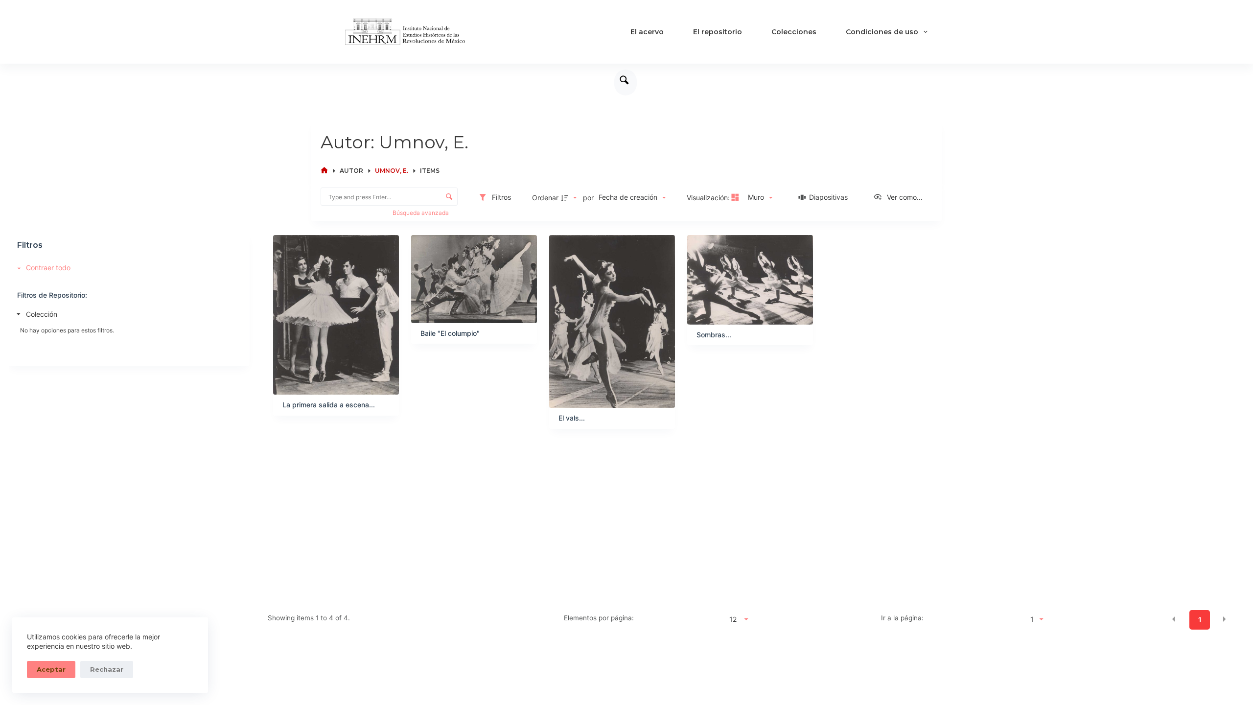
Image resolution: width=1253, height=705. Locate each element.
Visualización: (709, 197)
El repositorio (717, 31)
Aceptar (51, 669)
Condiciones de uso (882, 31)
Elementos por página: (599, 618)
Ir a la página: (902, 618)
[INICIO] (324, 170)
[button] (1173, 619)
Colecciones (793, 31)
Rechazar (106, 669)
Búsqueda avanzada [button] (421, 212)
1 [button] (1200, 619)
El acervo (647, 31)
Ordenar (545, 197)
